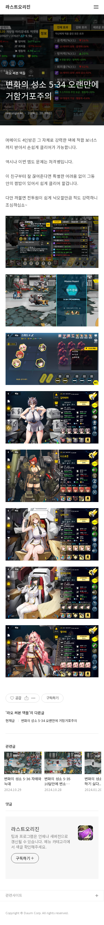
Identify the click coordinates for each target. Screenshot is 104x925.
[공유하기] (26, 698)
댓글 (9, 804)
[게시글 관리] (33, 698)
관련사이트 (14, 895)
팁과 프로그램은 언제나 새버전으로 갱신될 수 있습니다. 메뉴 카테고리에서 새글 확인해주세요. (40, 841)
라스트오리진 (18, 7)
